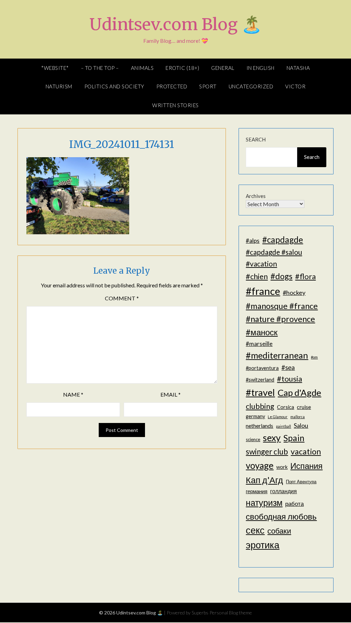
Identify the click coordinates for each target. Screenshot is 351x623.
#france (263, 291)
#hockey (294, 292)
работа (294, 503)
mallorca (297, 416)
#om (314, 357)
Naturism (59, 86)
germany (255, 416)
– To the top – (100, 68)
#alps (252, 240)
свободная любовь (281, 516)
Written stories (175, 105)
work (282, 467)
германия (256, 491)
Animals (142, 68)
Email (170, 394)
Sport (208, 86)
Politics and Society (114, 86)
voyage (260, 465)
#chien (257, 276)
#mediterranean (277, 355)
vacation (306, 451)
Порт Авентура (301, 481)
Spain (293, 438)
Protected (171, 86)
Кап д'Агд (264, 480)
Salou (301, 425)
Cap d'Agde (299, 392)
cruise (304, 406)
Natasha (298, 68)
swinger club (267, 451)
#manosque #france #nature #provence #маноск (282, 319)
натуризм (264, 502)
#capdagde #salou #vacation (274, 258)
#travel (260, 392)
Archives (256, 196)
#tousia (289, 378)
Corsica (285, 407)
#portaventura (262, 368)
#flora (305, 276)
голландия (283, 491)
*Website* (55, 68)
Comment (122, 298)
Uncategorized (251, 86)
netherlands (259, 425)
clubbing (260, 406)
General (222, 68)
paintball (283, 426)
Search (256, 139)
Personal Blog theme (230, 612)
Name (73, 394)
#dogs (281, 276)
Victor (295, 86)
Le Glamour (278, 416)
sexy (272, 437)
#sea (288, 367)
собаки (279, 530)
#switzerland (260, 380)
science (253, 439)
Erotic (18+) (182, 68)
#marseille (259, 343)
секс (255, 530)
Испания (306, 466)
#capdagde (282, 240)
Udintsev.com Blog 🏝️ (175, 24)
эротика (262, 544)
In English (260, 68)
